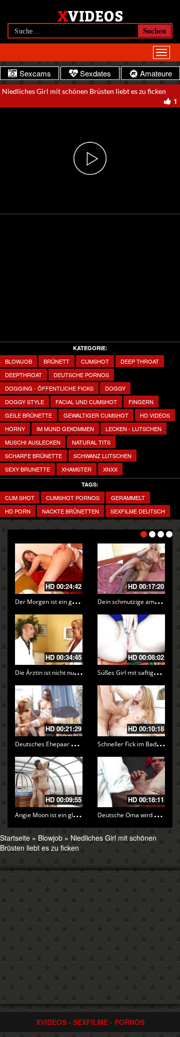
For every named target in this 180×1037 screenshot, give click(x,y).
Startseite (15, 838)
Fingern (141, 402)
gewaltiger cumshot (96, 415)
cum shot (19, 498)
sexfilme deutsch (137, 511)
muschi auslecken (32, 442)
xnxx (110, 469)
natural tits (91, 442)
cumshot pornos (73, 498)
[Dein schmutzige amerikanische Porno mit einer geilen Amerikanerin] (131, 568)
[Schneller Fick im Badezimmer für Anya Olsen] (131, 710)
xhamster (77, 469)
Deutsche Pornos (81, 375)
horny (15, 429)
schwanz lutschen (103, 456)
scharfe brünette (33, 456)
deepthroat (23, 375)
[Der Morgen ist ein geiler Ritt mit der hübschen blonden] (48, 568)
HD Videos (155, 415)
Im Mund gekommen (65, 429)
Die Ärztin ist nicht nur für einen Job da (68, 672)
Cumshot (95, 361)
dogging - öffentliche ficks (49, 388)
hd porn (17, 511)
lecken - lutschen (134, 429)
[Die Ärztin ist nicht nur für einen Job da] (48, 639)
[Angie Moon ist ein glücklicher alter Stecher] (48, 782)
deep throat (139, 361)
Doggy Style (24, 402)
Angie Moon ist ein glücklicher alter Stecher (75, 815)
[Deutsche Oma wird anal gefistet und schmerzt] (131, 782)
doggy (115, 388)
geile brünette (28, 415)
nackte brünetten (70, 511)
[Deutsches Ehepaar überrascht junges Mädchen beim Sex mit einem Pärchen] (48, 710)
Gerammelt (128, 498)
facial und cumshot (86, 402)
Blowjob (18, 361)
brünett (57, 361)
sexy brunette (27, 469)
